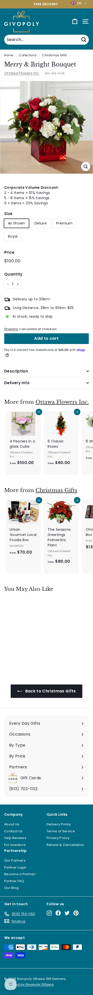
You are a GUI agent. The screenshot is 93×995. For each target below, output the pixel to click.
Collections (27, 55)
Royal (13, 236)
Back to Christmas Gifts (50, 691)
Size (8, 213)
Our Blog (11, 887)
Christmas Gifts (54, 55)
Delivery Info (17, 382)
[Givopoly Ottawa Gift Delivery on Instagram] (49, 913)
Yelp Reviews (15, 838)
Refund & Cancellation (65, 844)
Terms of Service (61, 831)
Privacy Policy (58, 838)
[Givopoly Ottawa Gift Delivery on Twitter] (67, 913)
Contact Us (13, 831)
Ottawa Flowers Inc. (22, 73)
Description (16, 371)
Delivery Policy (59, 824)
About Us (11, 824)
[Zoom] (85, 166)
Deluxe (40, 223)
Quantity (13, 274)
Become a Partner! (20, 874)
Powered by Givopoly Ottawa (29, 984)
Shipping (11, 329)
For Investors (15, 844)
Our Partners (15, 860)
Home (8, 55)
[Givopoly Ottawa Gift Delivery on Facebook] (58, 913)
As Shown (16, 223)
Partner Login (15, 867)
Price (9, 252)
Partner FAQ (14, 881)
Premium (64, 223)
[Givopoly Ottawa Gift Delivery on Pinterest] (76, 913)
